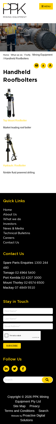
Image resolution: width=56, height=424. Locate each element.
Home (7, 210)
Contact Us (11, 242)
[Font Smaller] (43, 65)
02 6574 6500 (34, 282)
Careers (8, 238)
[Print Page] (36, 65)
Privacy (35, 406)
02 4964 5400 (25, 272)
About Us (10, 214)
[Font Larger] (50, 65)
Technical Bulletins (16, 233)
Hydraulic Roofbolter (14, 165)
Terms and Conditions (20, 410)
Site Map (19, 406)
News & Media (13, 228)
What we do (12, 219)
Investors (9, 224)
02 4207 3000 (31, 277)
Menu (47, 6)
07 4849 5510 (25, 287)
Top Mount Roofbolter (15, 120)
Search (43, 410)
